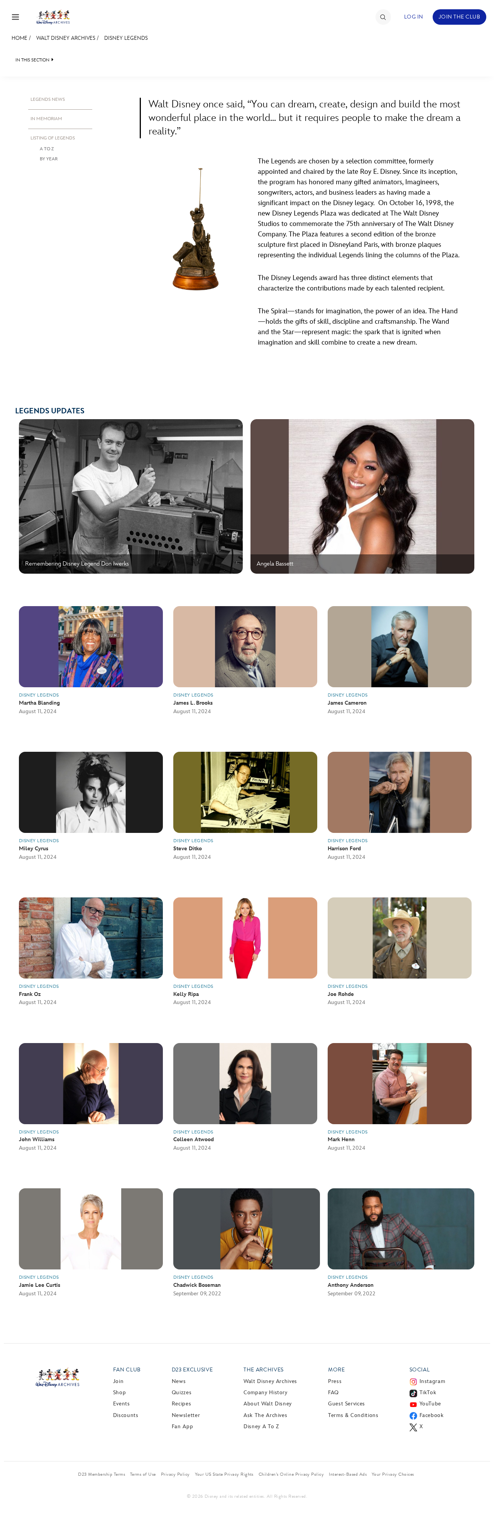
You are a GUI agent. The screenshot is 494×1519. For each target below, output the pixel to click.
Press (335, 1381)
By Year (49, 159)
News (179, 1381)
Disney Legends (126, 38)
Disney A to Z (261, 1426)
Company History (266, 1392)
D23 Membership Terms (101, 1474)
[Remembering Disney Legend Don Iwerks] (131, 572)
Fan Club (127, 1370)
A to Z (47, 149)
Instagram (432, 1381)
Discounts (126, 1415)
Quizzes (181, 1392)
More (336, 1370)
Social (419, 1370)
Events (121, 1403)
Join (118, 1381)
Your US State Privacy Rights (224, 1474)
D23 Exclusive (192, 1370)
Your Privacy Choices (393, 1474)
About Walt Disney (268, 1403)
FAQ (333, 1392)
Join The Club (459, 17)
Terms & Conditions (353, 1415)
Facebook (432, 1415)
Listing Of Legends (52, 138)
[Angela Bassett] (362, 572)
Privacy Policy (175, 1474)
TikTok (428, 1392)
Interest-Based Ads (348, 1474)
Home (19, 38)
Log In (413, 17)
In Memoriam (46, 119)
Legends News (47, 99)
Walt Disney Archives (65, 38)
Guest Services (346, 1403)
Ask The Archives (265, 1415)
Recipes (181, 1403)
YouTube (430, 1403)
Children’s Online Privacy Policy (291, 1474)
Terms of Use (143, 1474)
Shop (119, 1392)
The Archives (264, 1370)
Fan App (182, 1426)
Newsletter (186, 1415)
